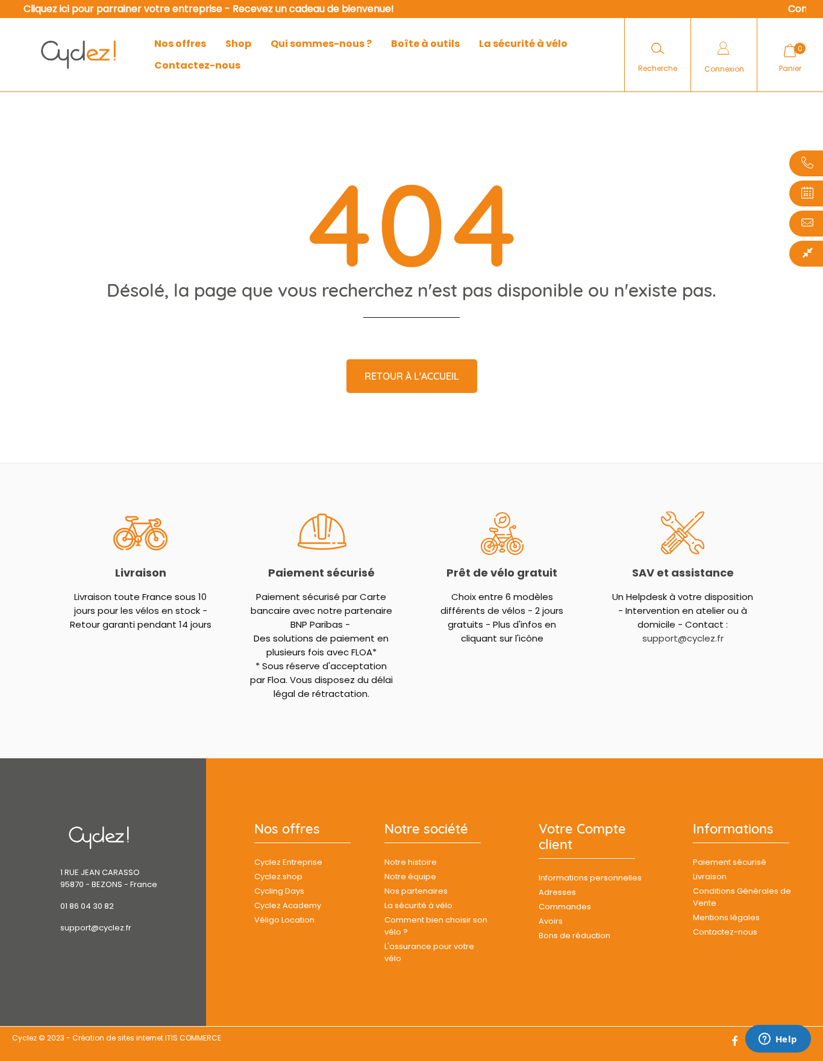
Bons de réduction (574, 935)
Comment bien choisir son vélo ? (435, 926)
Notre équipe (410, 876)
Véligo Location (284, 920)
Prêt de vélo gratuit (501, 572)
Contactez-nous (197, 65)
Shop (238, 44)
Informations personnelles (590, 877)
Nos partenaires (416, 891)
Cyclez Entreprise (288, 862)
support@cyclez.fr (683, 638)
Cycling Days (279, 891)
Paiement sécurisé (321, 572)
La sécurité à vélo (523, 44)
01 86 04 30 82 (87, 906)
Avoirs (551, 921)
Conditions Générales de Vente (742, 897)
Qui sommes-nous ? (321, 44)
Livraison (140, 572)
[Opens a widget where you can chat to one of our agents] (778, 1040)
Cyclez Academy (287, 905)
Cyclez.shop (278, 876)
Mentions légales (726, 917)
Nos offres (180, 44)
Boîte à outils (425, 44)
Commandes (565, 906)
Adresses (557, 892)
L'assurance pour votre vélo (429, 952)
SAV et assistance (683, 572)
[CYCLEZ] (78, 55)
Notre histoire (410, 862)
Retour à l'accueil (412, 376)
